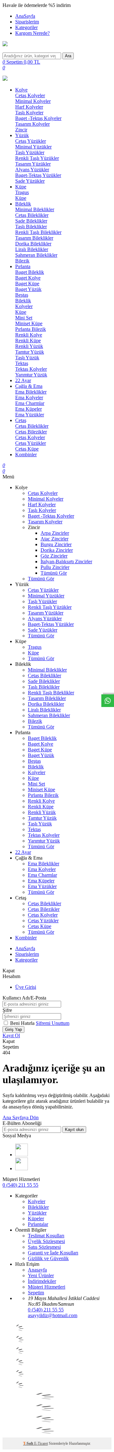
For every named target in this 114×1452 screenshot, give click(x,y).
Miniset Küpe (28, 323)
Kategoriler (26, 27)
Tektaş (21, 363)
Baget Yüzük (28, 289)
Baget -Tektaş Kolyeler (38, 118)
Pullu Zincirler (55, 567)
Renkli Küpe (28, 340)
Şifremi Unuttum (52, 1023)
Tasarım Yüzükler (33, 164)
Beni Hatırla (23, 1023)
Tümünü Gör (54, 573)
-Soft (28, 1443)
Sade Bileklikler (31, 221)
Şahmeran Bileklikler (36, 255)
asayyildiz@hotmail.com (52, 1315)
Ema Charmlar (29, 403)
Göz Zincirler (54, 556)
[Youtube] (21, 1154)
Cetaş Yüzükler (30, 141)
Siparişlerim (27, 21)
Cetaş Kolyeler (30, 95)
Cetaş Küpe (27, 448)
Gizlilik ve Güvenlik (48, 1258)
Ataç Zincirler (54, 538)
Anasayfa (37, 1269)
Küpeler (36, 1218)
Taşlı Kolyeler (29, 112)
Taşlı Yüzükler (29, 152)
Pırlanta (22, 266)
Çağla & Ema (28, 386)
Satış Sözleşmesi (44, 1247)
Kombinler (26, 454)
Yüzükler (37, 1212)
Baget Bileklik (29, 272)
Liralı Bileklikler (31, 249)
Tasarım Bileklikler (34, 238)
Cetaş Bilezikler (31, 431)
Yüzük (22, 135)
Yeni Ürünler (41, 1275)
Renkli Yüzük (29, 346)
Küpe (20, 186)
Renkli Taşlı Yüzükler (37, 158)
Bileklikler (38, 1207)
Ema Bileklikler (31, 392)
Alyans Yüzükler (32, 169)
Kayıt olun (74, 1129)
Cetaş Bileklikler (31, 215)
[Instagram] (21, 1168)
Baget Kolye (28, 278)
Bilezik (22, 260)
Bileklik (23, 203)
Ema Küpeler (28, 409)
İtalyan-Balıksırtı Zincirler (66, 561)
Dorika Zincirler (57, 550)
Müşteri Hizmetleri (46, 1287)
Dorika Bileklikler (33, 243)
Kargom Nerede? (32, 33)
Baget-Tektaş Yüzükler (38, 175)
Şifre (7, 1010)
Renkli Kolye (28, 335)
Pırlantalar (38, 1224)
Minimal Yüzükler (33, 146)
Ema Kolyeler (29, 397)
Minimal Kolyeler (33, 101)
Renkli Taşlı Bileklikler (38, 232)
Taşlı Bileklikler (31, 226)
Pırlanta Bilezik (30, 329)
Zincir (21, 129)
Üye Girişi (25, 987)
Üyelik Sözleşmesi (46, 1241)
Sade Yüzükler (30, 181)
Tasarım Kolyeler (32, 124)
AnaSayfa (25, 16)
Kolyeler (24, 306)
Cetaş (20, 420)
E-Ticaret (41, 1443)
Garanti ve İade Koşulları (53, 1252)
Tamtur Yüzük (29, 352)
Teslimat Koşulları (46, 1235)
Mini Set (23, 317)
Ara (68, 56)
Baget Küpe (27, 283)
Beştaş (21, 295)
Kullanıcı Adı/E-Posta (24, 998)
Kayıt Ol (11, 1035)
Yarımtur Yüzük (31, 374)
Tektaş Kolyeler (31, 369)
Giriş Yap (13, 1029)
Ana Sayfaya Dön (21, 1117)
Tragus (22, 192)
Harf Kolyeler (29, 107)
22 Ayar (23, 380)
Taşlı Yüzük (27, 357)
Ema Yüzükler (29, 414)
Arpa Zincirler (55, 533)
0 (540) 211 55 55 (20, 1185)
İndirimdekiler (42, 1281)
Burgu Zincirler (56, 544)
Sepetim (36, 1292)
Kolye (21, 89)
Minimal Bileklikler (34, 209)
